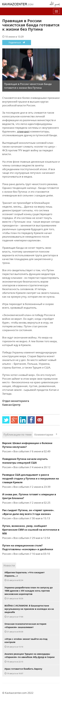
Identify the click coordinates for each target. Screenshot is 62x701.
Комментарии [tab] (45, 434)
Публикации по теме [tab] (17, 434)
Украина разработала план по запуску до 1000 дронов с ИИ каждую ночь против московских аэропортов (29, 593)
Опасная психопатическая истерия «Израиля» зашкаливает (25, 627)
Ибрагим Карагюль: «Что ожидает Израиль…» (25, 576)
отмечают (23, 131)
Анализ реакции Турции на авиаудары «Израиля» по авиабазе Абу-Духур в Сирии (30, 657)
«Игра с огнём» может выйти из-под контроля (26, 642)
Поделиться (16, 42)
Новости (9, 565)
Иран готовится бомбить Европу (23, 671)
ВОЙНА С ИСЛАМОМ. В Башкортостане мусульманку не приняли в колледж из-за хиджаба (29, 611)
